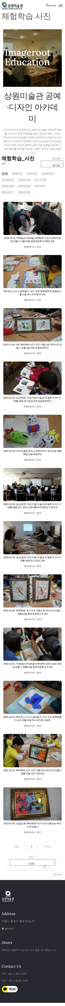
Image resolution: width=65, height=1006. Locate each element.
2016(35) (8, 186)
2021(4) (32, 173)
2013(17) (8, 192)
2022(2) (17, 173)
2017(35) (40, 180)
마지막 (47, 846)
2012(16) (24, 192)
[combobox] (58, 159)
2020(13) (47, 173)
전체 (5, 173)
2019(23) (8, 180)
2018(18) (24, 180)
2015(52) (24, 186)
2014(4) (40, 186)
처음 (16, 846)
